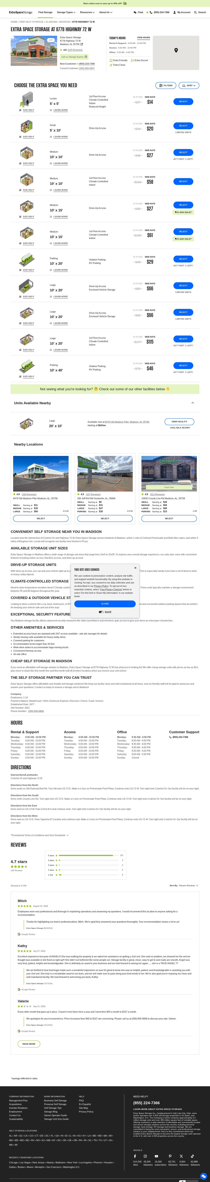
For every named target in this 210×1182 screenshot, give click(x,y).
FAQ (81, 1100)
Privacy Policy (86, 1111)
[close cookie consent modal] (135, 568)
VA (110, 1140)
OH (64, 1140)
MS (16, 1140)
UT (105, 1140)
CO (31, 1136)
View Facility (179, 421)
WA (11, 1145)
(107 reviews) (93, 494)
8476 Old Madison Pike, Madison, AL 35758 (127, 422)
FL (52, 1136)
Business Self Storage (55, 1100)
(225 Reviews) (75, 50)
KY (84, 1136)
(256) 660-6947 (87, 68)
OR (75, 1140)
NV (32, 1140)
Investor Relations (18, 1108)
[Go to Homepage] (21, 12)
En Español (85, 1104)
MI (110, 1136)
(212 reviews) (157, 494)
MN (11, 1140)
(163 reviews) (29, 494)
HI (62, 1136)
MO (22, 1140)
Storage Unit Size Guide (56, 1119)
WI (16, 1145)
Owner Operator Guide (55, 1115)
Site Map (83, 1108)
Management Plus (18, 1100)
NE (27, 1140)
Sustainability (16, 1119)
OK (70, 1140)
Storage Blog (50, 1111)
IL (70, 1136)
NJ (43, 1140)
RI (85, 1140)
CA (26, 1136)
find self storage (32, 22)
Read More (29, 1044)
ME (94, 1136)
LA (89, 1136)
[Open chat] (203, 1176)
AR (15, 1136)
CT (36, 1136)
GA (57, 1136)
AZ (20, 1136)
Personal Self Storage (55, 1104)
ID (66, 1136)
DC (47, 1136)
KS (79, 1136)
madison (64, 22)
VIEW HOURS (143, 37)
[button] (105, 406)
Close (105, 604)
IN (74, 1136)
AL (10, 1136)
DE (41, 1136)
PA (80, 1140)
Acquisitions (15, 1104)
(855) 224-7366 (180, 737)
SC (90, 1140)
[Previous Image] (14, 50)
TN (95, 1140)
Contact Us (14, 1115)
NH (38, 1140)
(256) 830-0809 (36, 711)
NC (59, 1140)
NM (48, 1140)
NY (53, 1140)
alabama (51, 22)
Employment (15, 1111)
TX (100, 1140)
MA (105, 1136)
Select (183, 101)
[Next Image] (53, 50)
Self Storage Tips (53, 1108)
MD (100, 1136)
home (14, 22)
